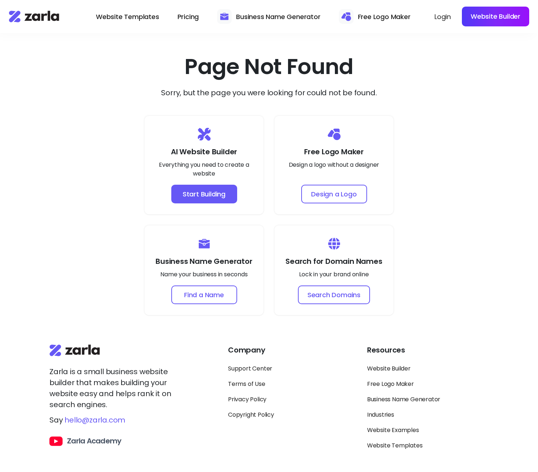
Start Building (204, 194)
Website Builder (495, 16)
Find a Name (204, 294)
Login (442, 16)
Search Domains (333, 294)
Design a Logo (333, 194)
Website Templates (127, 16)
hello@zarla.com (94, 420)
